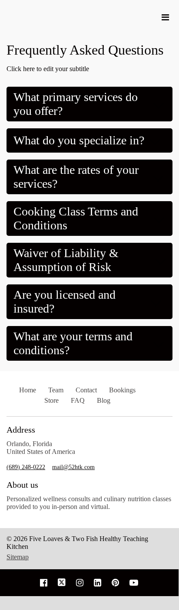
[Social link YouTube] (133, 582)
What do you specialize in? (78, 140)
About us (22, 484)
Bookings (122, 390)
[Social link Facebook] (43, 582)
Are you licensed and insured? (64, 301)
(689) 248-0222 (26, 467)
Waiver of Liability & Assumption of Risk (66, 260)
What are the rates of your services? (76, 176)
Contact (86, 390)
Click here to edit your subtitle (48, 68)
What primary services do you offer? (75, 103)
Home (27, 390)
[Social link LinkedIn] (97, 582)
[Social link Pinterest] (115, 582)
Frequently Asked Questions (85, 50)
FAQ (78, 400)
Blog (103, 400)
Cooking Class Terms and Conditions (75, 218)
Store (51, 400)
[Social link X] (62, 582)
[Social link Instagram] (79, 582)
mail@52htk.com (73, 467)
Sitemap (18, 557)
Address (21, 429)
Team (55, 390)
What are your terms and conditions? (73, 343)
